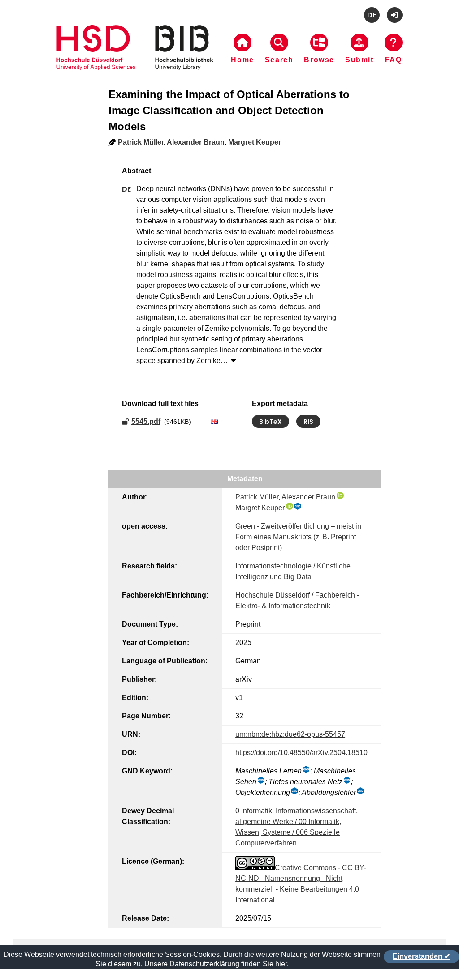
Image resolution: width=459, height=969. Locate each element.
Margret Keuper (254, 142)
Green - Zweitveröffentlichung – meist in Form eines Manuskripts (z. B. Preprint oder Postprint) (298, 536)
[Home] (134, 58)
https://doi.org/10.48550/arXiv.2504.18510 (301, 752)
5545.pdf (145, 421)
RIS (308, 421)
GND (298, 506)
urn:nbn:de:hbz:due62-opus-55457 (290, 734)
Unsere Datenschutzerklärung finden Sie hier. (216, 964)
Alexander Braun (196, 142)
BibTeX (270, 421)
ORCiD (340, 495)
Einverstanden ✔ (421, 956)
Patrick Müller (141, 142)
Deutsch (372, 15)
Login (395, 15)
